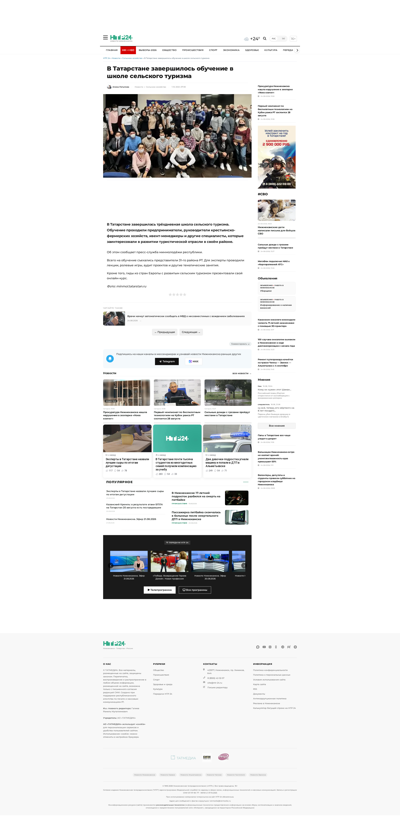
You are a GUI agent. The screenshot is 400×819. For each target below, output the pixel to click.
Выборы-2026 (148, 50)
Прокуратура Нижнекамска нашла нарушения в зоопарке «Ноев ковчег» (275, 89)
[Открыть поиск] (264, 38)
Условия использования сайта (269, 680)
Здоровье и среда (162, 684)
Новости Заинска (258, 775)
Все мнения (277, 425)
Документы (259, 694)
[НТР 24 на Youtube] (264, 647)
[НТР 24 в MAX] (257, 647)
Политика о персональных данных (271, 675)
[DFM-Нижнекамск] (207, 758)
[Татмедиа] (183, 758)
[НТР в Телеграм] (282, 647)
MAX (195, 361)
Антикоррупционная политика (269, 698)
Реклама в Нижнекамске (266, 703)
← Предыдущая (164, 332)
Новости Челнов (214, 775)
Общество (169, 50)
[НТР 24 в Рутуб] (289, 647)
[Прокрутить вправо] (297, 50)
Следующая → (191, 332)
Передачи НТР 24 (162, 694)
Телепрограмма (161, 589)
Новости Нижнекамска (144, 775)
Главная (112, 50)
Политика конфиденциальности (270, 670)
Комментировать (239, 344)
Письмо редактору (218, 687)
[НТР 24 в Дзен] (295, 647)
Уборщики (266, 291)
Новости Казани (167, 775)
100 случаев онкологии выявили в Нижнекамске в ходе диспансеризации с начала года (276, 342)
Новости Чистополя (236, 775)
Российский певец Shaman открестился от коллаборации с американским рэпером (274, 395)
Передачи (289, 50)
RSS (255, 689)
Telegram (169, 361)
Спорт (213, 50)
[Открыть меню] (105, 37)
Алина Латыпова (120, 87)
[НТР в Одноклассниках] (276, 647)
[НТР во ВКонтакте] (270, 647)
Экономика (231, 50)
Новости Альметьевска (190, 775)
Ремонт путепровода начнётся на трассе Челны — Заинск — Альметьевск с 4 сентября (275, 362)
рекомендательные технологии (170, 805)
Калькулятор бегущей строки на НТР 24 (274, 708)
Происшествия (192, 50)
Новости (116, 58)
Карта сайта (259, 684)
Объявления (266, 285)
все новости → (242, 373)
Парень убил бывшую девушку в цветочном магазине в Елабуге (274, 415)
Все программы (196, 589)
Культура (270, 50)
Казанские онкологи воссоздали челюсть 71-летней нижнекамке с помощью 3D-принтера (276, 322)
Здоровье (252, 50)
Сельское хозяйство (132, 58)
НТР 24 (106, 58)
